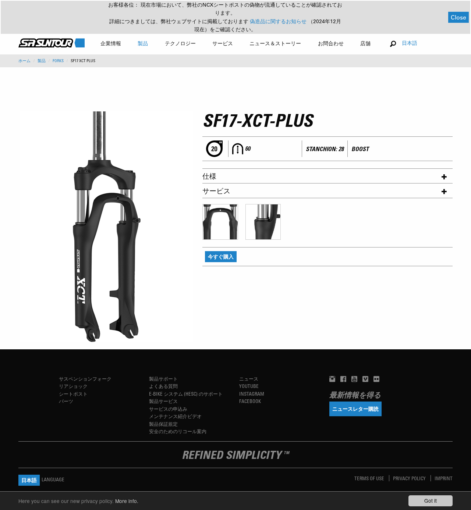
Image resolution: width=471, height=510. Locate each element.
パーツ (66, 401)
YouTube (249, 386)
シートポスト (73, 393)
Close (458, 17)
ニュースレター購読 (355, 409)
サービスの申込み (168, 409)
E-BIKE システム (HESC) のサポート (186, 393)
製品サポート (163, 378)
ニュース (248, 378)
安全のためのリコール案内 (177, 431)
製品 (42, 60)
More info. (126, 500)
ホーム (24, 60)
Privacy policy (410, 478)
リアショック (73, 386)
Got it (430, 500)
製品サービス (163, 401)
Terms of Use (369, 478)
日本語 (409, 43)
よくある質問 (163, 386)
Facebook (250, 401)
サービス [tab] (216, 190)
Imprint (444, 478)
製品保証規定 (163, 424)
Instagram (251, 393)
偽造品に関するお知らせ (279, 21)
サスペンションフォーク (85, 378)
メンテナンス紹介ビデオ (175, 416)
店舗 (365, 43)
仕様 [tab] (209, 176)
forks (58, 60)
